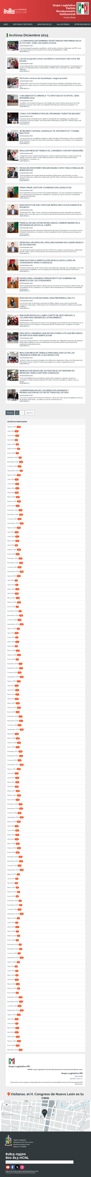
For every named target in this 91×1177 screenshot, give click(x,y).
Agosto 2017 (13, 769)
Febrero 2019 (13, 707)
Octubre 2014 (14, 909)
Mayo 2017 (13, 782)
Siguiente (29, 413)
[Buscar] (71, 1162)
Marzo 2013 (13, 984)
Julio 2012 (12, 1019)
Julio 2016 (12, 826)
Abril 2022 (12, 545)
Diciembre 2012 (14, 997)
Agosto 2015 (13, 874)
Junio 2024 (12, 435)
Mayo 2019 (13, 694)
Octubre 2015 (14, 865)
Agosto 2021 (13, 576)
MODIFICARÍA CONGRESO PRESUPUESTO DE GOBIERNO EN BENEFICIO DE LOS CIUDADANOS (48, 279)
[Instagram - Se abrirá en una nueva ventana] (22, 1168)
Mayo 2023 (13, 488)
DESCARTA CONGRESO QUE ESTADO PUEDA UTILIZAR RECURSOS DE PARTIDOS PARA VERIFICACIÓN (51, 334)
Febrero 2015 (13, 892)
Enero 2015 (12, 896)
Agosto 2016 (13, 821)
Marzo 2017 (13, 791)
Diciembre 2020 (14, 611)
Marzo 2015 (12, 887)
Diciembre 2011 (14, 1050)
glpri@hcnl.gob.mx (76, 1078)
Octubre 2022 (14, 519)
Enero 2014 (12, 940)
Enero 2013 (12, 993)
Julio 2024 (12, 431)
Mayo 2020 (13, 642)
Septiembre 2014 (15, 914)
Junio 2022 (12, 536)
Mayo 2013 (12, 975)
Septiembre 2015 (15, 870)
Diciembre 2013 (14, 944)
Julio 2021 (12, 580)
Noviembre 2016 (14, 808)
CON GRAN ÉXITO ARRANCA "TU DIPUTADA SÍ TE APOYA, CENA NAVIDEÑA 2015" (49, 97)
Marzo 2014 (12, 931)
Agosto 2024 (13, 427)
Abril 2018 (12, 734)
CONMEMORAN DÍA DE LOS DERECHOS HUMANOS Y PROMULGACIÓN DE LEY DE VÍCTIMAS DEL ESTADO (44, 391)
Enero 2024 (12, 453)
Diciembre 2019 (14, 664)
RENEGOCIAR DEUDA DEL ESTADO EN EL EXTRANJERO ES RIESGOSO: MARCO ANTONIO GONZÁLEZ (47, 372)
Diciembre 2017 (14, 751)
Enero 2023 (13, 506)
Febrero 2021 (13, 602)
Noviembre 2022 (14, 514)
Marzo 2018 (13, 738)
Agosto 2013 (13, 962)
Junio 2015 (12, 879)
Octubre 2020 (14, 620)
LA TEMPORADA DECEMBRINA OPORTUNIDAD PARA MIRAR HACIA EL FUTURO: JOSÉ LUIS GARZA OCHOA (50, 42)
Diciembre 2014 (14, 900)
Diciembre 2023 (14, 457)
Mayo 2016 (13, 835)
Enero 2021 (12, 607)
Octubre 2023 (14, 466)
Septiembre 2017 (15, 764)
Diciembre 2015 (14, 857)
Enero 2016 (13, 852)
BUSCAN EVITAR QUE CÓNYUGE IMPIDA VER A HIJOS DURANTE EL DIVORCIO (51, 206)
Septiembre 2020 (15, 624)
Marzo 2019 (13, 703)
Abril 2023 (12, 492)
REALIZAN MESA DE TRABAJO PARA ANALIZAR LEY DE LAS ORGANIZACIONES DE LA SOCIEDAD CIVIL (47, 354)
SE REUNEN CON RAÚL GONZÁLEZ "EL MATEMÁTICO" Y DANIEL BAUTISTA (49, 132)
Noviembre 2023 (14, 462)
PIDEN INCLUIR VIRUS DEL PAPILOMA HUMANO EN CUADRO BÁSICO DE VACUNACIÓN (51, 243)
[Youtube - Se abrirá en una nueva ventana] (8, 1168)
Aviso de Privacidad (29, 1173)
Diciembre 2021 (14, 558)
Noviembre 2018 (14, 721)
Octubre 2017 (14, 760)
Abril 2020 (12, 646)
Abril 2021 (12, 593)
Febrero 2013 (13, 988)
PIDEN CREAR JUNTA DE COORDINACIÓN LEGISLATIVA (45, 187)
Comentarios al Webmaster (14, 1173)
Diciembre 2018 (14, 716)
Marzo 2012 (13, 1036)
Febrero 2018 (13, 743)
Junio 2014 (12, 922)
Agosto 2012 (13, 1015)
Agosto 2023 (13, 475)
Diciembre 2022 (14, 510)
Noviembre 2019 (14, 668)
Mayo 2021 (13, 589)
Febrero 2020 (13, 655)
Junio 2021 (12, 585)
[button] (45, 1116)
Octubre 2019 (14, 672)
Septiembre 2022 (15, 523)
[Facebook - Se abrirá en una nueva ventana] (12, 1168)
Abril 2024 (12, 440)
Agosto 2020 (13, 628)
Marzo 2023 (13, 497)
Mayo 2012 (13, 1028)
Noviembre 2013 (14, 949)
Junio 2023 (12, 484)
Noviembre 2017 (14, 756)
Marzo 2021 (13, 598)
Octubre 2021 (14, 567)
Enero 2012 (13, 1045)
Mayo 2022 (13, 541)
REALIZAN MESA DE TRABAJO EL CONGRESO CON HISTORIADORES (51, 150)
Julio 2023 (12, 479)
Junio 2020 (12, 637)
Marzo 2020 (13, 650)
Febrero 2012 (13, 1041)
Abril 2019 (12, 699)
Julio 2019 (12, 685)
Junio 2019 (12, 690)
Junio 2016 (12, 830)
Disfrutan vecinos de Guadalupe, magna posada (43, 78)
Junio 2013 (12, 971)
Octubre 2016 (14, 813)
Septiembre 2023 (14, 471)
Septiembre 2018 (15, 729)
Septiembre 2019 (15, 677)
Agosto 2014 (13, 918)
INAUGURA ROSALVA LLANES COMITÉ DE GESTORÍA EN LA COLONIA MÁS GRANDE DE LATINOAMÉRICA (47, 316)
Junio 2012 (12, 1023)
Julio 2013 (12, 966)
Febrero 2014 (13, 936)
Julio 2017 (12, 773)
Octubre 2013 (13, 953)
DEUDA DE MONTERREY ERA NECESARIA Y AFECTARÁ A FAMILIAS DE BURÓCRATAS (52, 169)
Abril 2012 (12, 1032)
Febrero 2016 (13, 848)
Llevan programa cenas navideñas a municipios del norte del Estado (50, 59)
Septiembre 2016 (15, 817)
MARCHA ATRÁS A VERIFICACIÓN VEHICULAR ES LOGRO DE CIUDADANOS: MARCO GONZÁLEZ (47, 261)
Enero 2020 (12, 659)
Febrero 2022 (13, 549)
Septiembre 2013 (15, 957)
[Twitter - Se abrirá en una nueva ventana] (17, 1168)
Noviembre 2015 (14, 861)
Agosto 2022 (13, 528)
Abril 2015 (12, 883)
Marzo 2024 (12, 444)
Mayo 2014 (13, 927)
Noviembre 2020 (14, 615)
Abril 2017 (12, 786)
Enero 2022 (13, 554)
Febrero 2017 (13, 795)
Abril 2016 (12, 839)
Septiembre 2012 (15, 1010)
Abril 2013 (12, 979)
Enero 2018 (13, 747)
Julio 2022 (12, 532)
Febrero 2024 (13, 448)
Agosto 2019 (13, 681)
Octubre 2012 (14, 1006)
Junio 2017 (12, 778)
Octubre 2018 (14, 725)
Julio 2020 (12, 633)
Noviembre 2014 (14, 905)
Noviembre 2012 (14, 1001)
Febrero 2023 (13, 501)
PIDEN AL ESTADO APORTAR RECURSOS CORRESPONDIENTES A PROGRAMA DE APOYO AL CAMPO (50, 224)
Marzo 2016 (13, 843)
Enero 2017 (13, 800)
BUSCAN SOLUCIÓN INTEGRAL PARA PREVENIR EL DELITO (47, 298)
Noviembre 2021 (14, 563)
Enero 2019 (13, 712)
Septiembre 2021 (15, 571)
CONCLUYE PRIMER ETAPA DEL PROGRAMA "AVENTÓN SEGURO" (50, 113)
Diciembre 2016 (14, 804)
